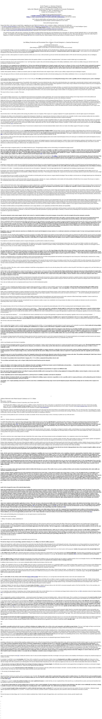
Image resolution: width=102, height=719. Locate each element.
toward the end (41, 586)
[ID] (38, 33)
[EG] (64, 506)
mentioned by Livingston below (41, 26)
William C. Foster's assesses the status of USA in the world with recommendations (45, 16)
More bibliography (44, 407)
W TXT (48, 27)
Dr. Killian (54, 156)
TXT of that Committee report (80, 406)
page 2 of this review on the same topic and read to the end (20, 30)
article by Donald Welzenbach (10, 26)
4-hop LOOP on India (32, 576)
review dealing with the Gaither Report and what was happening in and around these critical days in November (38, 29)
